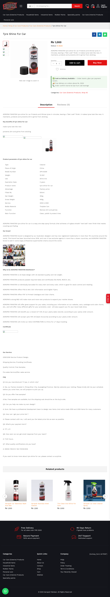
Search (77, 6)
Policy (62, 563)
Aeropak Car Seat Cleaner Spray (93, 504)
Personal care (9, 20)
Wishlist (40, 575)
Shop (39, 569)
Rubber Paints (60, 14)
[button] (5, 591)
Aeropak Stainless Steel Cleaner (40, 504)
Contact (40, 566)
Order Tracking (65, 566)
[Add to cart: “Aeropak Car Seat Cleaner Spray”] (89, 500)
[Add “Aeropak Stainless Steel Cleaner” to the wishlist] (47, 500)
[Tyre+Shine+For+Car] (99, 34)
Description (46, 105)
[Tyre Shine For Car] (94, 34)
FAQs (62, 559)
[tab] (46, 106)
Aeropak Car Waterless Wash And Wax (15, 504)
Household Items (32, 14)
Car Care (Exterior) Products (13, 14)
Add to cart (74, 63)
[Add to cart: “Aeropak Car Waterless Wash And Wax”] (11, 500)
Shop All (85, 92)
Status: (53, 46)
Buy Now (97, 63)
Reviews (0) (63, 105)
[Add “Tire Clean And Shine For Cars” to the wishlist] (73, 500)
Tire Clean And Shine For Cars (66, 504)
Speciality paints (74, 14)
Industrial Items (47, 14)
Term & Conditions (67, 569)
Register (104, 7)
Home (39, 559)
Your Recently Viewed (68, 572)
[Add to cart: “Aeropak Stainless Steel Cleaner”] (37, 500)
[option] (16, 496)
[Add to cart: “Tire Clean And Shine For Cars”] (63, 500)
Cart (38, 572)
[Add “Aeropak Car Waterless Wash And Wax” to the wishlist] (21, 500)
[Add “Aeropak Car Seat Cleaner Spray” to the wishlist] (99, 500)
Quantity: (54, 60)
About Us (40, 563)
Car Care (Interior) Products (92, 14)
